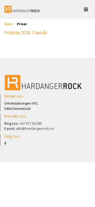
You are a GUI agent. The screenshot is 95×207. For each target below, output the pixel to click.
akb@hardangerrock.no (35, 128)
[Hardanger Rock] (22, 9)
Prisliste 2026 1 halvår (25, 33)
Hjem (8, 23)
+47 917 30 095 (30, 123)
